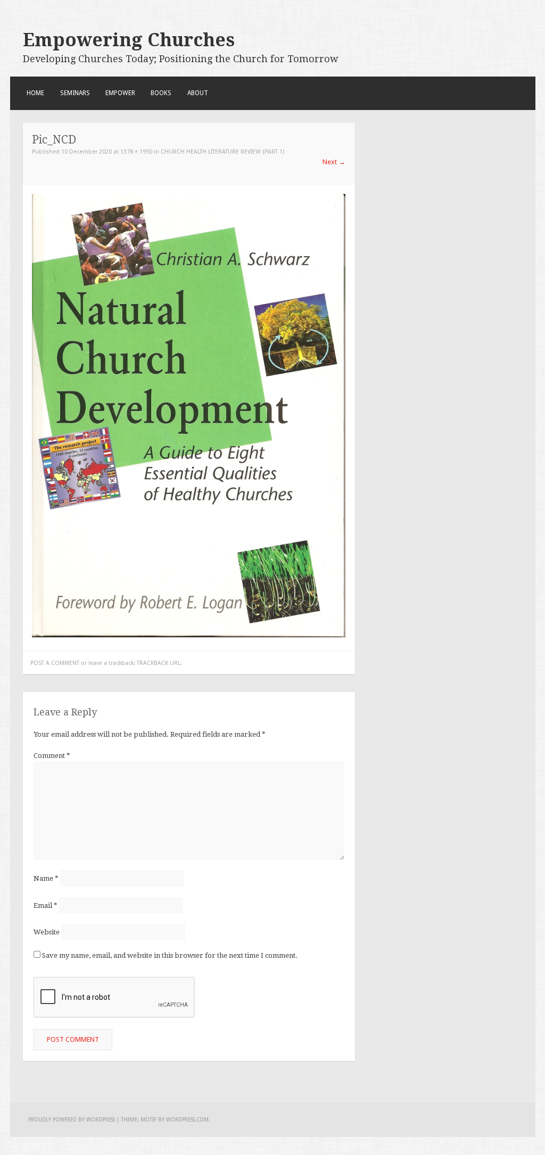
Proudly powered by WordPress (71, 1120)
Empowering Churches (129, 39)
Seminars (75, 93)
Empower (120, 93)
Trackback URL (158, 663)
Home (35, 93)
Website (47, 931)
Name (46, 878)
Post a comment (54, 663)
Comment (52, 756)
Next (334, 162)
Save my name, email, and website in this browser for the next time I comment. (170, 955)
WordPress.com (187, 1120)
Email (45, 905)
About (197, 93)
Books (161, 93)
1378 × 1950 (136, 151)
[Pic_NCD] (188, 635)
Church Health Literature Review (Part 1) (222, 151)
